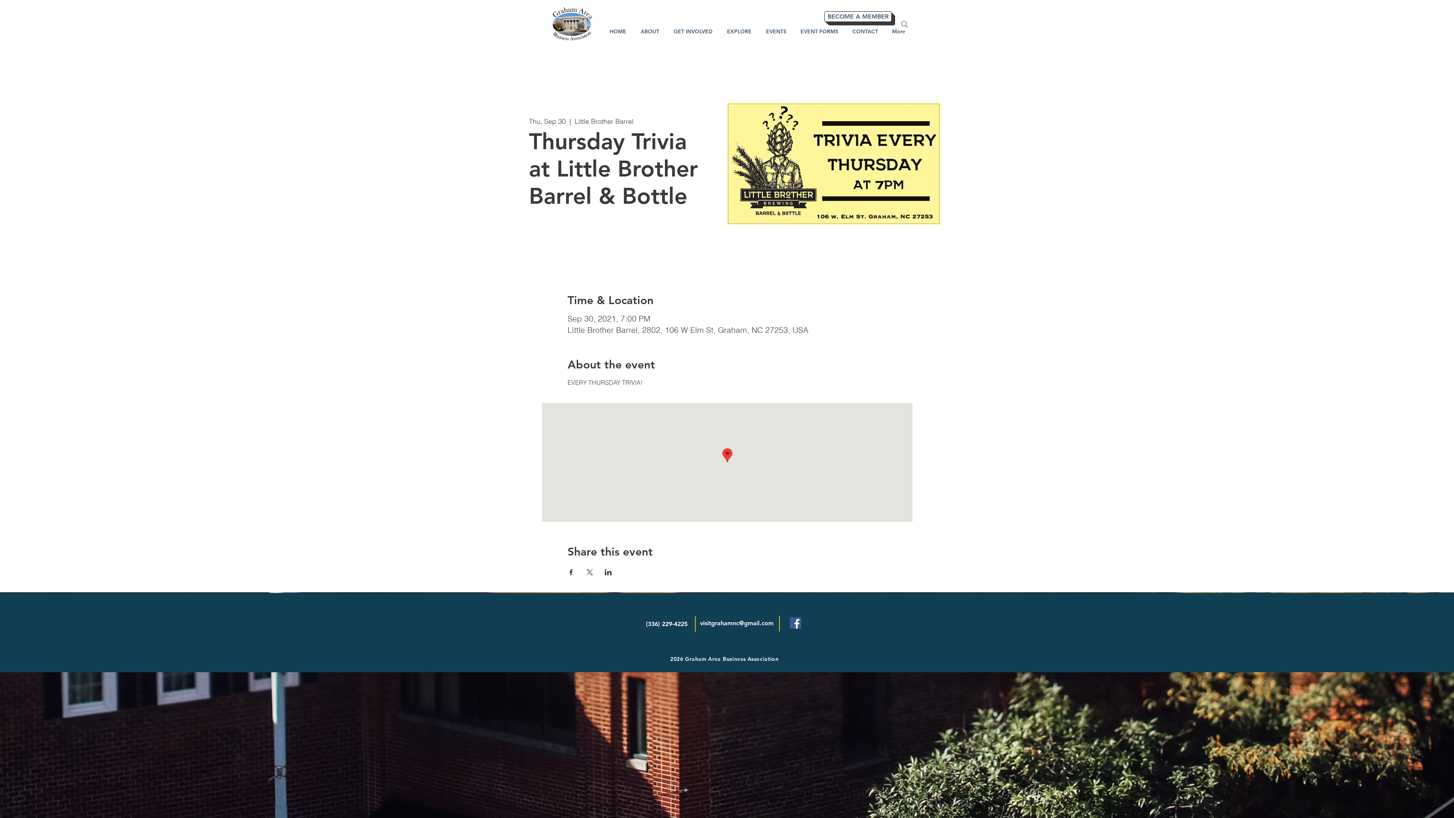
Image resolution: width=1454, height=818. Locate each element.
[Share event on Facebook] (571, 572)
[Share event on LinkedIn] (608, 572)
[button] (739, 31)
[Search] (905, 24)
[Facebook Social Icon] (795, 623)
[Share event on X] (589, 572)
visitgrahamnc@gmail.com (737, 623)
